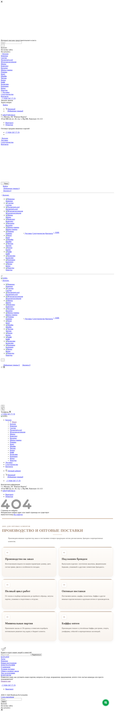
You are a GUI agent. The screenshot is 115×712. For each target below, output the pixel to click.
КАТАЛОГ (5, 657)
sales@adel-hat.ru (9, 115)
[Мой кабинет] (2, 363)
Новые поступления (8, 663)
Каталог (13, 424)
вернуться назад (7, 514)
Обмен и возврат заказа (10, 671)
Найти (4, 701)
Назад (14, 422)
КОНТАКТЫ (6, 675)
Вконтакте (9, 123)
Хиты (3, 659)
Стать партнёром (8, 683)
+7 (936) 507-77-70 (8, 98)
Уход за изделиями (8, 673)
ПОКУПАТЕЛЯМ (8, 665)
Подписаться (36, 655)
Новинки (4, 661)
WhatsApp (9, 125)
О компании (5, 667)
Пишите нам (6, 681)
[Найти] (3, 45)
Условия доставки (8, 669)
